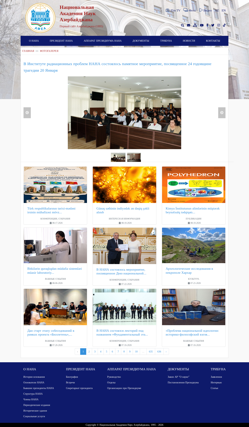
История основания (34, 376)
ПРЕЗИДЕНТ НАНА (61, 40)
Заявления (216, 376)
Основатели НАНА (33, 382)
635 (151, 351)
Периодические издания (36, 405)
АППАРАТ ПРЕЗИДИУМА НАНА (103, 40)
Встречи (70, 382)
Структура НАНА (33, 393)
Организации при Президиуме (124, 388)
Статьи (214, 388)
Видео (207, 10)
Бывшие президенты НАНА (38, 388)
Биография (72, 376)
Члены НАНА (30, 399)
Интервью (216, 382)
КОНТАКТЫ (213, 40)
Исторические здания (35, 410)
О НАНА (34, 40)
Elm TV (175, 10)
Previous (27, 112)
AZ (217, 10)
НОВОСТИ (189, 40)
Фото (192, 10)
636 (159, 351)
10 (136, 351)
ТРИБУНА (166, 40)
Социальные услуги (34, 416)
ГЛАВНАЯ (28, 51)
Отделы (111, 382)
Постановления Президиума (183, 382)
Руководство (114, 376)
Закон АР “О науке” (178, 376)
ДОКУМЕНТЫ (141, 40)
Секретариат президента (79, 388)
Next (221, 112)
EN (224, 10)
